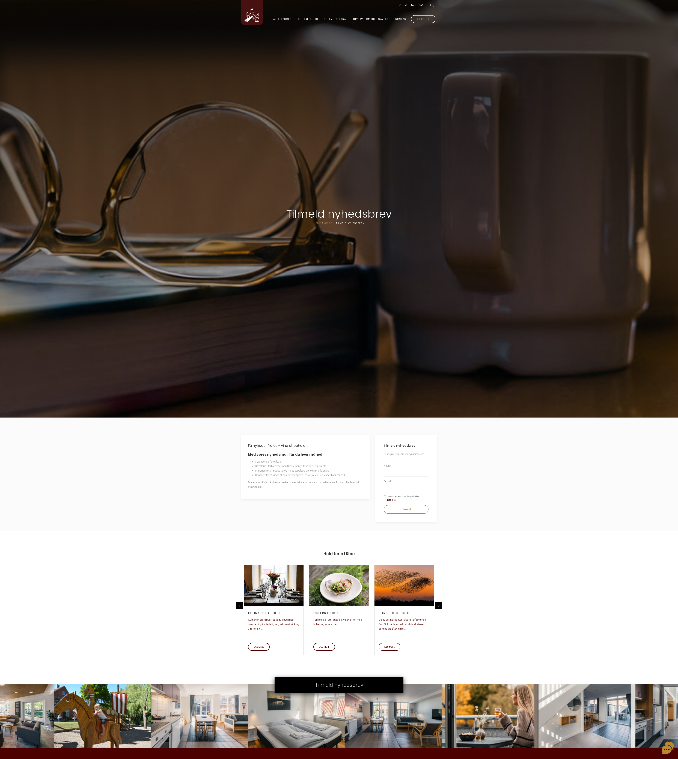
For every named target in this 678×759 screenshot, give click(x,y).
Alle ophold (282, 19)
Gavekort (385, 19)
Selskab (342, 19)
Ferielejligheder (308, 19)
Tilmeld (406, 509)
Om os (370, 19)
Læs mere (391, 500)
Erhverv (357, 19)
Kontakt (401, 19)
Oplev (328, 19)
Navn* (387, 465)
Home (317, 223)
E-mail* (388, 481)
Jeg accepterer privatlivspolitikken (403, 498)
